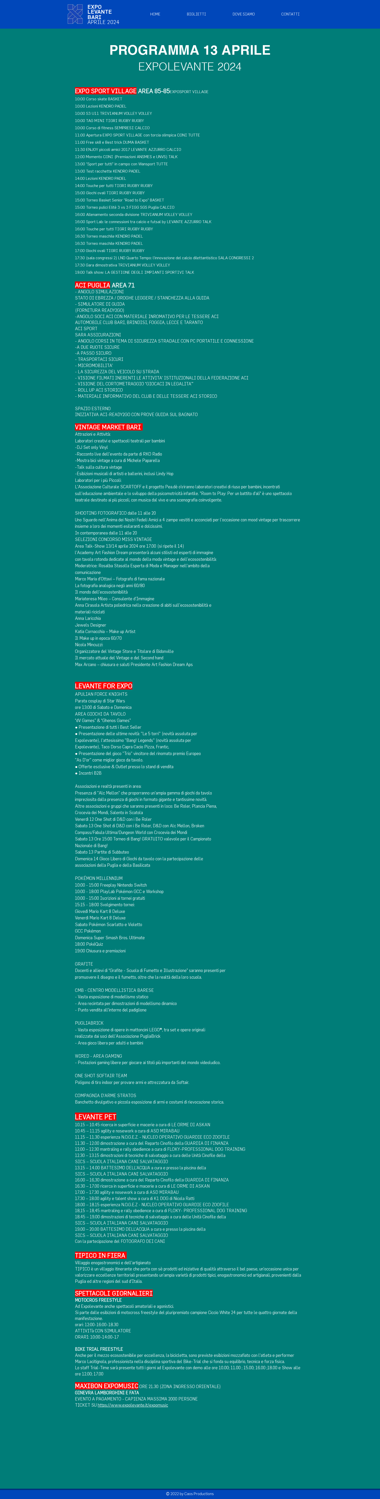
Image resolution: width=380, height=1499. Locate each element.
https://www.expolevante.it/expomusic (133, 1405)
